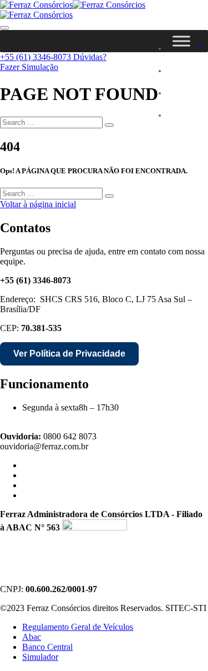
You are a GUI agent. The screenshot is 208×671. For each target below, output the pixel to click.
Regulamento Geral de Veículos (77, 627)
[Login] (200, 41)
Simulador (40, 657)
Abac (31, 637)
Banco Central (47, 647)
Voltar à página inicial (38, 204)
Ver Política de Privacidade (69, 353)
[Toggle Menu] (181, 41)
